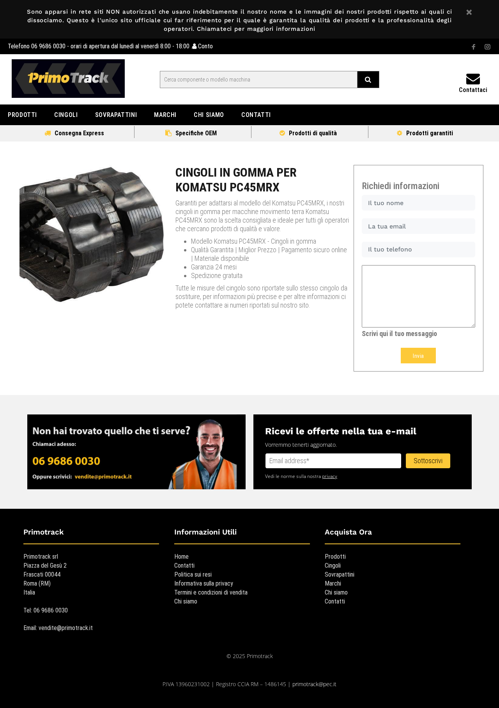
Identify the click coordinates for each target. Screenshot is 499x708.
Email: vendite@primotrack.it (58, 628)
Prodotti (335, 556)
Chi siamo (185, 601)
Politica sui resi (193, 574)
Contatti (184, 565)
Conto (204, 46)
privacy (329, 476)
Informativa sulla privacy (203, 583)
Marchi (333, 583)
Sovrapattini (339, 574)
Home (181, 556)
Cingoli (333, 565)
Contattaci (473, 90)
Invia (418, 356)
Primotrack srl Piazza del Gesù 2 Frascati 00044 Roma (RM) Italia (45, 574)
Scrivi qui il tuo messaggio (399, 333)
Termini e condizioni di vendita (211, 592)
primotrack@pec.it (314, 684)
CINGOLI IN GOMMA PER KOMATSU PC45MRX (236, 180)
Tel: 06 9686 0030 (45, 610)
